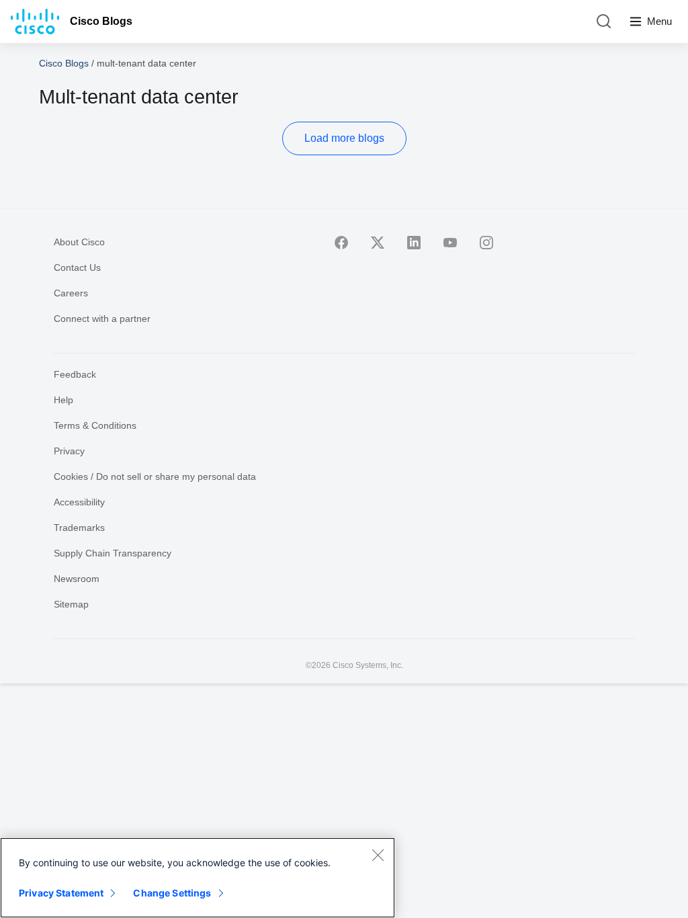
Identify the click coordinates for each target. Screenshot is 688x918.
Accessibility (79, 502)
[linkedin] (414, 242)
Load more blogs (344, 138)
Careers (71, 293)
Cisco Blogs (101, 21)
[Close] (377, 855)
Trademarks (79, 527)
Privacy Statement (61, 893)
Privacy (69, 451)
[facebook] (341, 242)
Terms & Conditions (95, 425)
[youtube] (450, 242)
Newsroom (76, 578)
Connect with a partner (102, 318)
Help (63, 399)
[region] (197, 877)
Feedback (75, 374)
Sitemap (71, 604)
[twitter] (377, 242)
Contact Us (77, 267)
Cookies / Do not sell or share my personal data (155, 476)
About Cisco (79, 242)
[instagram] (486, 242)
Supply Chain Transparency (112, 553)
